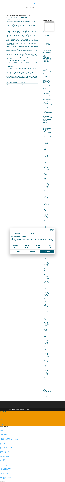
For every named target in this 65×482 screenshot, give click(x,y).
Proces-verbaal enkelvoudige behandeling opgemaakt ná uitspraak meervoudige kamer (47, 55)
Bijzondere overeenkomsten (46, 85)
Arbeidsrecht (45, 82)
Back (1, 480)
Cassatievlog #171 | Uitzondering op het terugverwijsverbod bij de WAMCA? (47, 69)
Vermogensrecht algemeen (46, 130)
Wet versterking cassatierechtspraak (46, 394)
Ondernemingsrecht (46, 112)
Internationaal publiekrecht (45, 107)
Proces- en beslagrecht (47, 124)
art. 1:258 (17, 21)
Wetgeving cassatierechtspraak (46, 134)
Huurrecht (44, 98)
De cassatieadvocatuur (47, 392)
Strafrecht (44, 126)
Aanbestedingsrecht (46, 79)
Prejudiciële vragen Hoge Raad (47, 122)
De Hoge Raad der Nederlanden (46, 390)
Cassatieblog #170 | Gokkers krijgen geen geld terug (47, 72)
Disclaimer (27, 409)
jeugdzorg (10, 84)
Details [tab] (32, 233)
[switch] (26, 247)
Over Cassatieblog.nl (3, 429)
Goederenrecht (45, 93)
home (27, 7)
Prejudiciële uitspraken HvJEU (47, 120)
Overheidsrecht (45, 115)
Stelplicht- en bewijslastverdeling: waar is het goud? (47, 66)
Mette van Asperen (24, 17)
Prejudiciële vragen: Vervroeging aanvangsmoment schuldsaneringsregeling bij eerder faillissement (47, 49)
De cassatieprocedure (47, 391)
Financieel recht (45, 92)
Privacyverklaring (22, 409)
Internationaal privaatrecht (47, 104)
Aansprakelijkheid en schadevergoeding (46, 81)
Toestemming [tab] (17, 233)
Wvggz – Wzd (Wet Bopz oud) (47, 136)
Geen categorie (2, 444)
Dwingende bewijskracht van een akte (47, 52)
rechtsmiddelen (15, 84)
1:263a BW (22, 21)
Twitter (7, 404)
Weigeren (18, 251)
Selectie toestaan (33, 251)
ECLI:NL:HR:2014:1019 (17, 19)
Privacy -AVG (45, 123)
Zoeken (1, 431)
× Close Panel (2, 481)
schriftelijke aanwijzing (22, 84)
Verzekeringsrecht (46, 132)
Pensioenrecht (45, 116)
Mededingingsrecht (46, 110)
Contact (44, 31)
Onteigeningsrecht (46, 113)
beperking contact (27, 84)
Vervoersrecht (45, 131)
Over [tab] (48, 233)
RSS (7, 405)
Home (1, 427)
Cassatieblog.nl (4, 426)
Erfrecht (44, 89)
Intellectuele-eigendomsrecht (45, 103)
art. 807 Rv (21, 51)
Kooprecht (44, 108)
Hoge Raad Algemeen (46, 96)
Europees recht (45, 91)
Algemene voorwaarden (15, 409)
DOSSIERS (1, 433)
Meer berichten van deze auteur (48, 34)
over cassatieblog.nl (33, 7)
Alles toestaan (47, 251)
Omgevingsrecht (46, 111)
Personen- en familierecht (15, 84)
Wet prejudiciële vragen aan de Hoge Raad (47, 396)
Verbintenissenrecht (46, 128)
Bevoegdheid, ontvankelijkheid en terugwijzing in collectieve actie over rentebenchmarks (47, 62)
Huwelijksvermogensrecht (47, 99)
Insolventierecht (45, 101)
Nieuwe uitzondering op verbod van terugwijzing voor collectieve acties (47, 58)
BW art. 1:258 (32, 84)
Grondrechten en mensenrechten (46, 95)
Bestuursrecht (45, 83)
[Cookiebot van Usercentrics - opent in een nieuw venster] (49, 230)
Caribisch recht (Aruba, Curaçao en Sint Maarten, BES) (47, 87)
